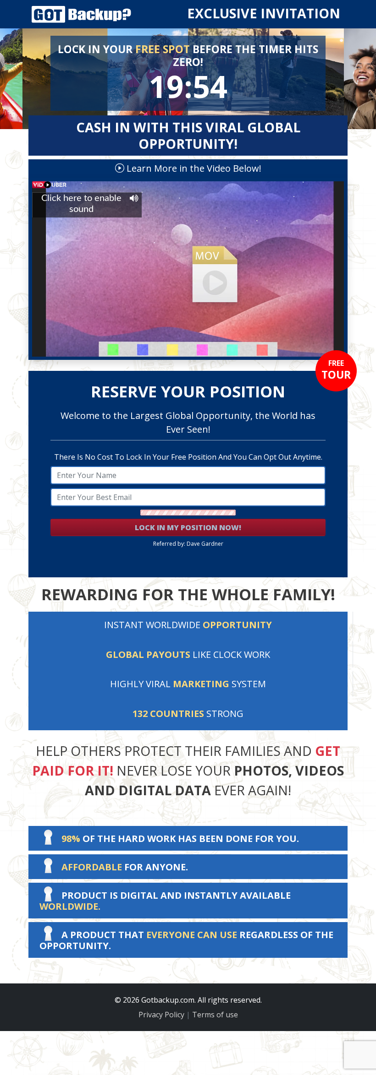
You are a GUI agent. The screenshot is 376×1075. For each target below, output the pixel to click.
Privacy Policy (161, 1015)
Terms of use (215, 1015)
